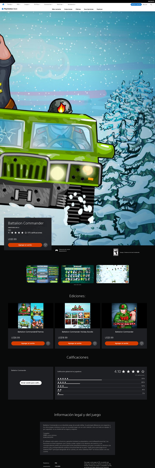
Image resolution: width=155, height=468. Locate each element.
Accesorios (47, 4)
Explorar (100, 9)
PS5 (18, 4)
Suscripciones (88, 9)
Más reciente (56, 9)
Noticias (59, 4)
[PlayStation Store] (10, 8)
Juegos (26, 4)
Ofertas (78, 9)
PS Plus (36, 4)
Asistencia (71, 4)
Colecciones (68, 9)
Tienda (9, 4)
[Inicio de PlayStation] (3, 4)
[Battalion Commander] (42, 274)
